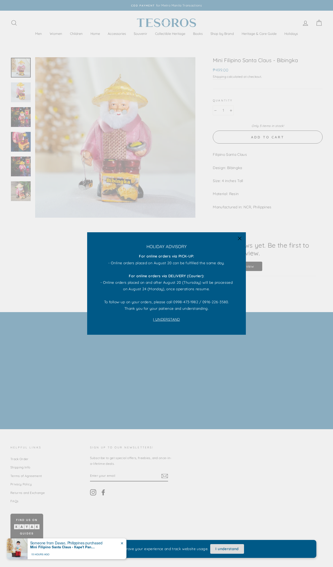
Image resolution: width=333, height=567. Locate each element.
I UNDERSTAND (166, 319)
